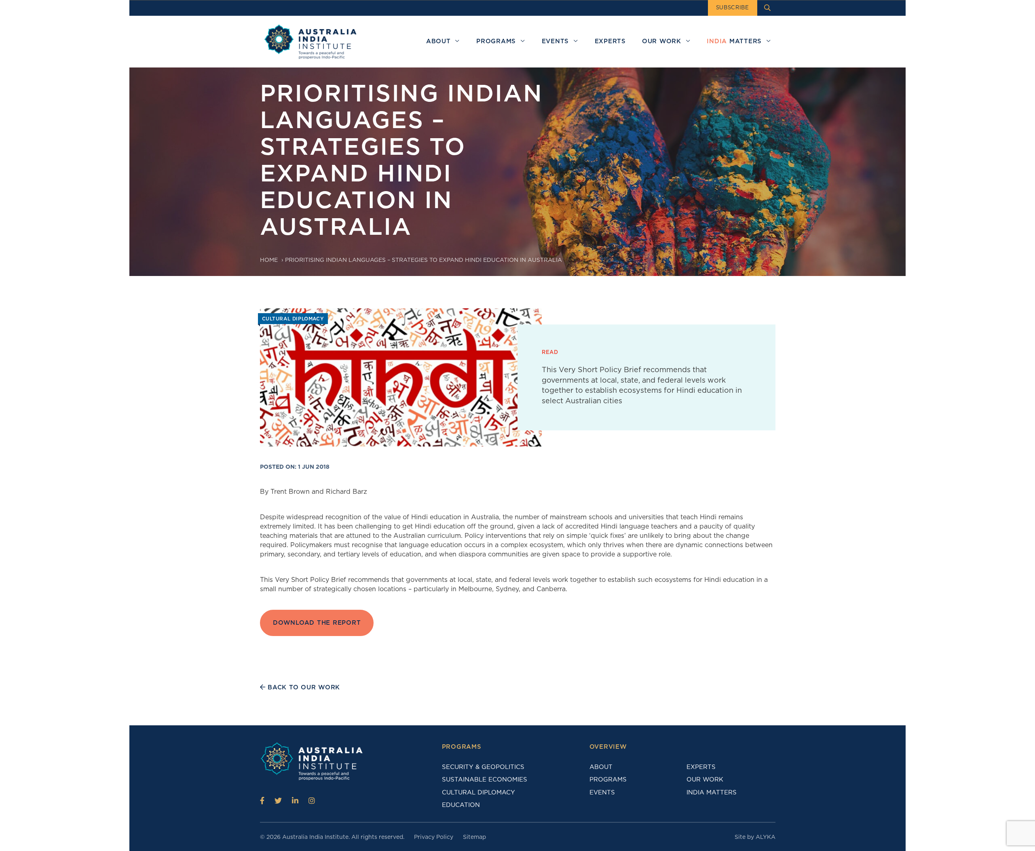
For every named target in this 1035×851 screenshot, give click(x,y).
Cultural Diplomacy (478, 792)
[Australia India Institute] (262, 800)
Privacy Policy (433, 837)
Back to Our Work (302, 687)
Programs (608, 779)
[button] (457, 41)
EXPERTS (701, 767)
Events (602, 792)
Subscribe (732, 7)
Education (461, 805)
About (601, 767)
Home (269, 260)
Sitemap (474, 837)
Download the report (317, 623)
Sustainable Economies (484, 779)
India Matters (711, 792)
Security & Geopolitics (483, 767)
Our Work (704, 779)
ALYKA (765, 837)
